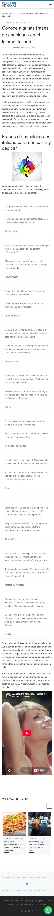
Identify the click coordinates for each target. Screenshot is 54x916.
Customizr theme (41, 904)
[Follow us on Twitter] (25, 911)
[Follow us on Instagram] (32, 911)
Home (4, 13)
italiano (11, 13)
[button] (48, 910)
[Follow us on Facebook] (29, 911)
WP (17, 904)
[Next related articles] (49, 806)
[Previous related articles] (43, 806)
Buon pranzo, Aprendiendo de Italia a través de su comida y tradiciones (13, 846)
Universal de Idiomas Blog (21, 900)
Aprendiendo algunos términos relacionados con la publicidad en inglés (38, 846)
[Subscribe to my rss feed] (22, 911)
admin (7, 47)
